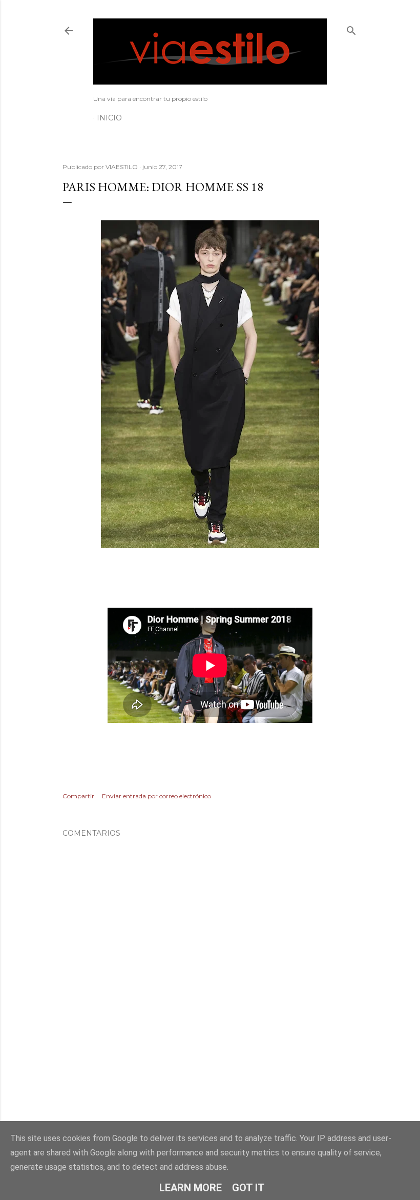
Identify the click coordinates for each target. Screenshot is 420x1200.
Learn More (190, 1188)
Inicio (109, 117)
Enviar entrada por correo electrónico (156, 796)
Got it (248, 1188)
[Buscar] (351, 28)
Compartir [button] (78, 796)
